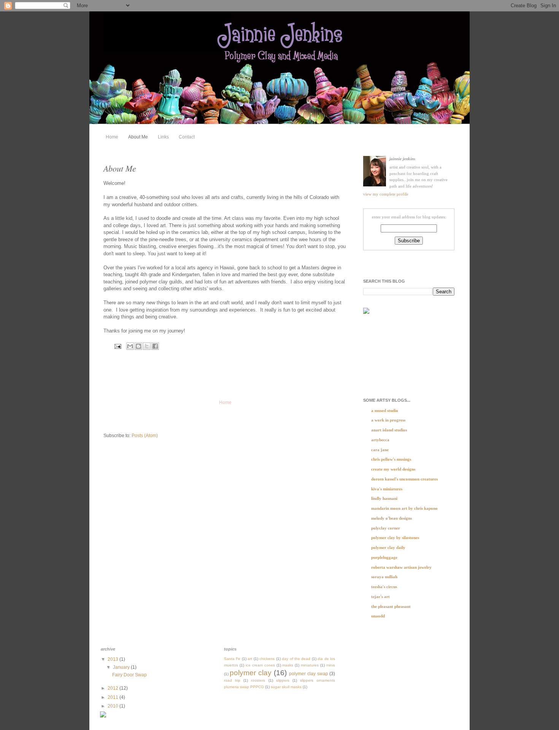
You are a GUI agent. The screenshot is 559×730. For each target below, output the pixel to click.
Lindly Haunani (384, 498)
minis (330, 665)
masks (287, 665)
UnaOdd (378, 616)
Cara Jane (380, 449)
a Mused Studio (384, 410)
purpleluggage (384, 557)
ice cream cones (260, 665)
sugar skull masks (286, 687)
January (122, 667)
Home (112, 137)
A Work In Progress (388, 420)
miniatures (310, 665)
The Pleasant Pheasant (391, 606)
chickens (267, 659)
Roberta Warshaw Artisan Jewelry (401, 567)
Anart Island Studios (389, 430)
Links (163, 137)
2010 (113, 706)
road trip (232, 680)
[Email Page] (117, 346)
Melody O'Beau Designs (391, 518)
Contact (187, 137)
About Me (138, 137)
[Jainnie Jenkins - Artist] (366, 313)
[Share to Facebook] (155, 346)
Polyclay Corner (385, 528)
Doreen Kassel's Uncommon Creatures (404, 479)
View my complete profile (385, 194)
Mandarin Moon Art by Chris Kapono (404, 508)
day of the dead (296, 659)
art (250, 659)
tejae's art (380, 596)
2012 (113, 688)
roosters (258, 680)
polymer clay (251, 673)
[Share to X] (147, 346)
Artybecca (380, 439)
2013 (113, 659)
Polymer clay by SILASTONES (395, 537)
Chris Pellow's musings (391, 459)
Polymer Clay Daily (388, 547)
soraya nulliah (384, 576)
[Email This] (130, 346)
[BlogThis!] (138, 346)
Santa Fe (232, 659)
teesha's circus (384, 586)
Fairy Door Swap (129, 675)
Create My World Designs (393, 469)
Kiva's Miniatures (386, 489)
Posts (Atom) (145, 435)
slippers (282, 680)
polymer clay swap (308, 673)
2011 (113, 697)
